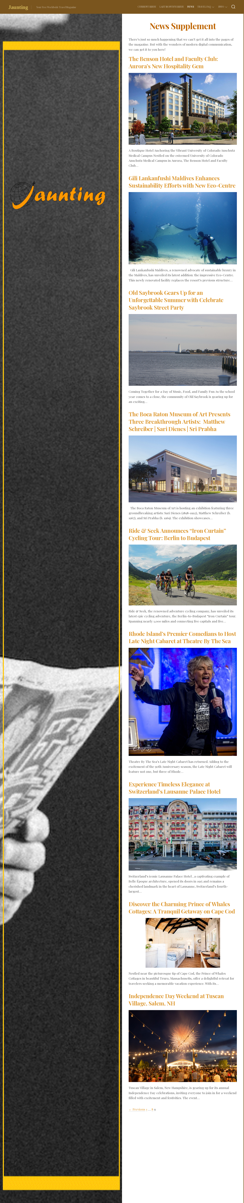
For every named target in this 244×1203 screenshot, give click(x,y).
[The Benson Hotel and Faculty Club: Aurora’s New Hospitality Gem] (183, 142)
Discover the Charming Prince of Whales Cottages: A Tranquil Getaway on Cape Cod (182, 907)
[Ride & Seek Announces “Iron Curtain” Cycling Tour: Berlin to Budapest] (183, 603)
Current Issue (147, 6)
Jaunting (18, 7)
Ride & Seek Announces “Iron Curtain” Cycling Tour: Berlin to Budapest (177, 534)
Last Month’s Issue (172, 6)
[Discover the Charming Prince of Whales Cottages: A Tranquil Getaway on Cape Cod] (183, 965)
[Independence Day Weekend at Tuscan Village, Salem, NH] (183, 1079)
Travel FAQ (204, 6)
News (190, 6)
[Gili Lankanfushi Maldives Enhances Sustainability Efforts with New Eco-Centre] (183, 262)
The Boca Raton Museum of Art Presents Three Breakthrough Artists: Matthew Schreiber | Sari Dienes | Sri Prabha (179, 421)
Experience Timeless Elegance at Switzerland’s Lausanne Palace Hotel (175, 787)
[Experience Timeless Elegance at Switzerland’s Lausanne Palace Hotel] (183, 868)
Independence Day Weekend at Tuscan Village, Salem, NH (176, 999)
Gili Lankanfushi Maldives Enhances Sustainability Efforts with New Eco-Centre (182, 181)
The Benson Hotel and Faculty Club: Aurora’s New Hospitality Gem (173, 62)
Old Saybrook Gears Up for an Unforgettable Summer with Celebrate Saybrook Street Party (176, 300)
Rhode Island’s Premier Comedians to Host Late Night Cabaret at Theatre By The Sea (182, 637)
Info (221, 6)
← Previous (137, 1109)
